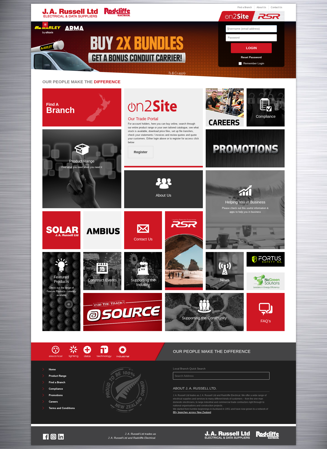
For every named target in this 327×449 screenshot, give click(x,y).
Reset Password (251, 57)
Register (140, 152)
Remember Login (253, 63)
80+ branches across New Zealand (192, 412)
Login (251, 48)
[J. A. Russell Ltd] (70, 12)
